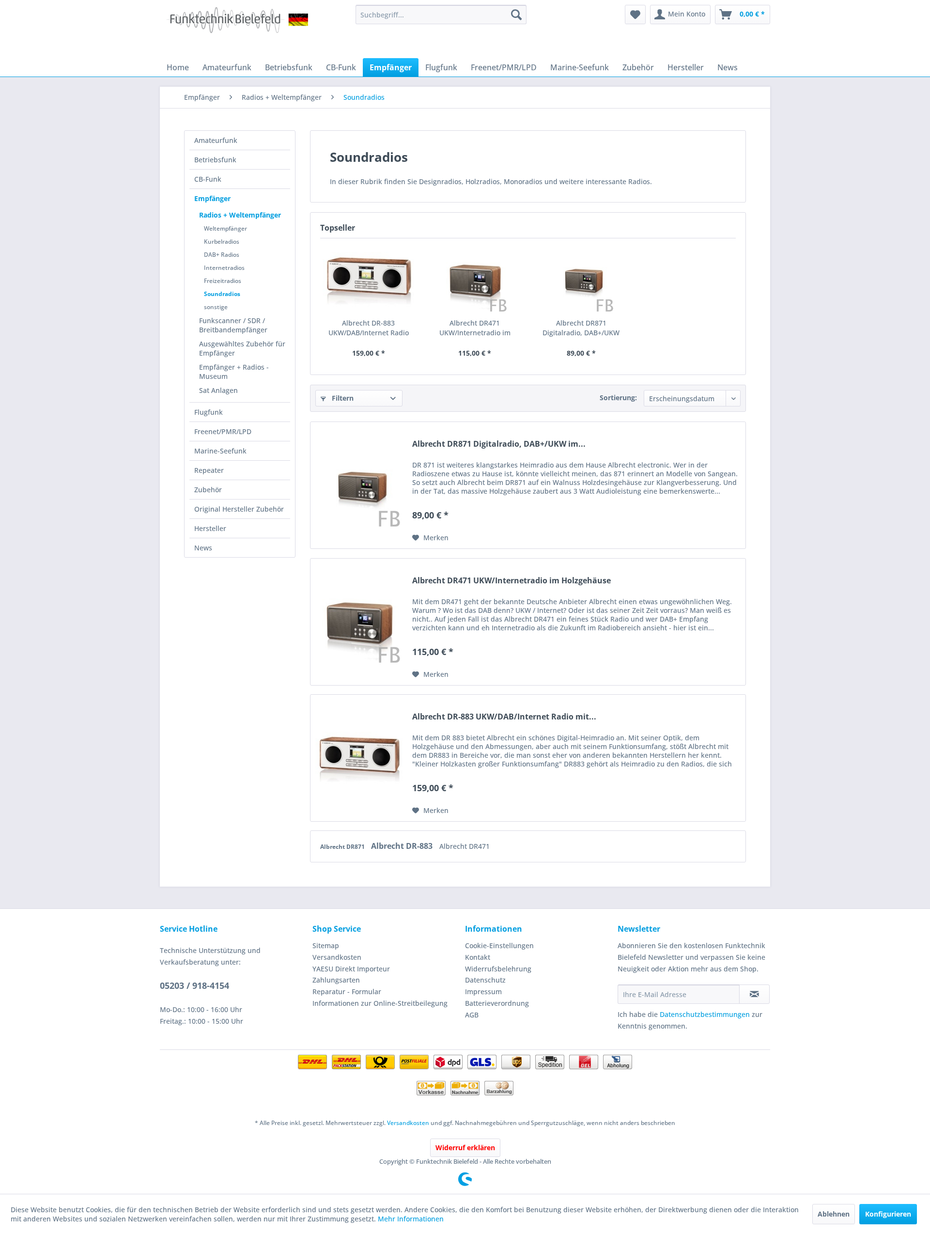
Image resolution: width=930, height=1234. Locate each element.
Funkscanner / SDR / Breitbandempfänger (233, 325)
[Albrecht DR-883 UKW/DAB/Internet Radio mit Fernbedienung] (369, 279)
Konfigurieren (888, 1213)
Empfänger (212, 198)
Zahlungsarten (336, 979)
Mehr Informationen (411, 1218)
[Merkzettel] (635, 14)
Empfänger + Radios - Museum (234, 371)
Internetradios (224, 268)
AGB (472, 1014)
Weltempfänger (225, 228)
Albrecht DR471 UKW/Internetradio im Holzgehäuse (475, 328)
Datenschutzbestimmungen (705, 1014)
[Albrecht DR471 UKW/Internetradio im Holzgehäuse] (475, 279)
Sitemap (325, 945)
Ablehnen (834, 1213)
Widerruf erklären (465, 1147)
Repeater (209, 470)
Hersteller (210, 528)
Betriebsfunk (215, 159)
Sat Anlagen (218, 390)
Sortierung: (618, 397)
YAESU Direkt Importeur (351, 968)
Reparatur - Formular (346, 991)
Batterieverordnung (497, 1003)
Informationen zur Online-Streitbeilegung (380, 1003)
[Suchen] (516, 14)
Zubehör (208, 489)
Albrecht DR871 (343, 847)
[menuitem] (441, 14)
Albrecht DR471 (464, 846)
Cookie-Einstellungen (499, 945)
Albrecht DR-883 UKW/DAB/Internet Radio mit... (368, 328)
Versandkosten (336, 957)
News (203, 547)
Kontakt (477, 957)
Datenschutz (485, 979)
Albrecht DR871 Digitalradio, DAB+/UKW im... (581, 328)
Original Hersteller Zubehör (239, 509)
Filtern (342, 398)
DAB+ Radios (221, 254)
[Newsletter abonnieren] (754, 994)
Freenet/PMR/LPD (222, 431)
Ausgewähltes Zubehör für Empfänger (242, 348)
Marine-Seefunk (220, 450)
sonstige (216, 307)
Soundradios (222, 294)
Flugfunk (208, 412)
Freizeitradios (222, 281)
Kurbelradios (221, 241)
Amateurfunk (215, 140)
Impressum (483, 991)
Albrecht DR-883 (402, 846)
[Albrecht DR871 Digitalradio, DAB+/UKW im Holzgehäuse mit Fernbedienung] (581, 279)
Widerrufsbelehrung (498, 968)
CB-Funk (207, 179)
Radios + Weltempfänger (240, 214)
